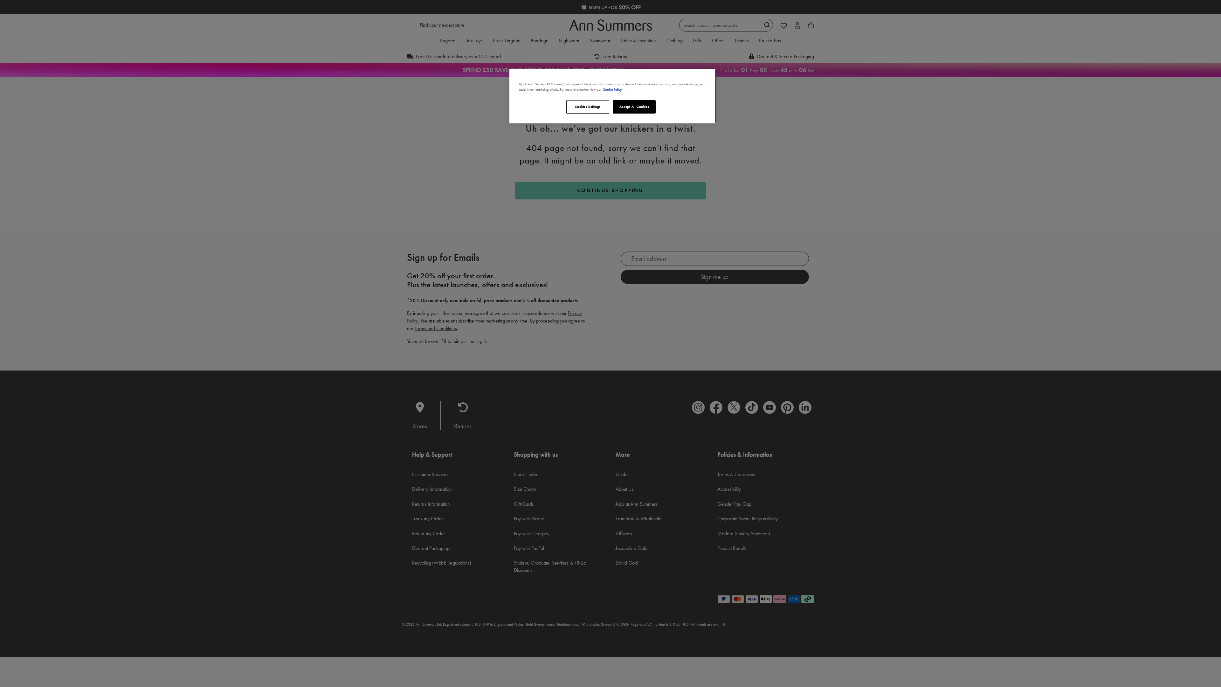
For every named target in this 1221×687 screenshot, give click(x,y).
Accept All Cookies (634, 106)
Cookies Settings (588, 106)
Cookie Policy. (613, 89)
